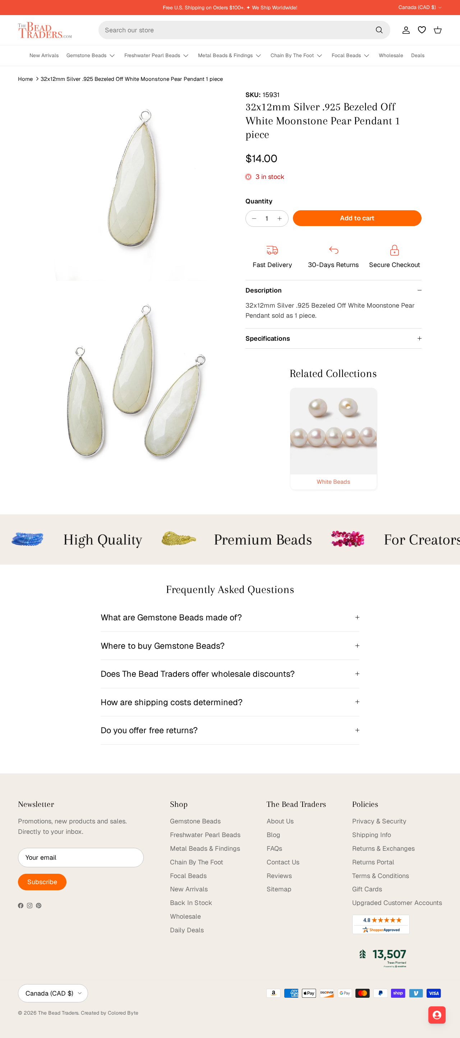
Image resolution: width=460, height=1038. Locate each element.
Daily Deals (187, 930)
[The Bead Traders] (45, 30)
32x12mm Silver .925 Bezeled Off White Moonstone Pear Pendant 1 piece (132, 78)
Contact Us (283, 862)
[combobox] (244, 30)
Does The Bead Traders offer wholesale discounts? (198, 673)
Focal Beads (346, 55)
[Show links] (115, 56)
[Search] (379, 30)
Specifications (267, 338)
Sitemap (279, 889)
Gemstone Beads (86, 55)
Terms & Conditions (380, 876)
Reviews (279, 876)
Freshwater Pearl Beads (152, 55)
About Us (280, 821)
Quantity (258, 201)
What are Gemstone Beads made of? (171, 617)
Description (263, 290)
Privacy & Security (379, 821)
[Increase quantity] (281, 218)
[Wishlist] (422, 30)
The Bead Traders (58, 1013)
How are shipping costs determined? (172, 702)
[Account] (404, 30)
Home (25, 78)
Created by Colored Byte (109, 1013)
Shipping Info (371, 835)
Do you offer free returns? (149, 730)
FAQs (274, 848)
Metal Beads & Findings (225, 55)
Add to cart (357, 218)
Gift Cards (367, 889)
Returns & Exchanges (383, 848)
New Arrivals (44, 55)
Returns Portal (373, 862)
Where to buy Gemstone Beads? (163, 645)
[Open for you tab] (437, 1015)
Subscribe (42, 882)
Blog (273, 835)
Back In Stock (191, 903)
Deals (417, 55)
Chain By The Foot (292, 55)
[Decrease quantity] (252, 218)
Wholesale (391, 55)
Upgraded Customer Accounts (397, 903)
